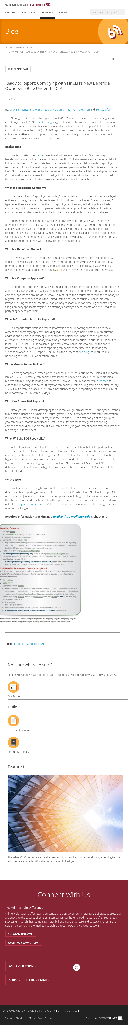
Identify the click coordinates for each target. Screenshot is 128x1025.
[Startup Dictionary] (65, 742)
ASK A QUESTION (21, 966)
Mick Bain (15, 109)
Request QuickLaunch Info (23, 942)
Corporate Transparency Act (28, 644)
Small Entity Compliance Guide (72, 516)
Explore (10, 12)
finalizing (84, 352)
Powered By (91, 1018)
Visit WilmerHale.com (20, 933)
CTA (38, 155)
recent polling (44, 122)
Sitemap (8, 1018)
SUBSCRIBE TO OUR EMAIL (28, 980)
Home (9, 47)
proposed (102, 381)
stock (59, 270)
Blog (29, 47)
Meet (23, 12)
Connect (63, 12)
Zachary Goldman (55, 109)
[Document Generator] (65, 720)
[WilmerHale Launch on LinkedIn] (69, 967)
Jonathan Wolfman (33, 109)
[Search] (122, 12)
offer (32, 913)
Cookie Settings (45, 1018)
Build (33, 12)
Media (32, 1018)
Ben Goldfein (103, 109)
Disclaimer (21, 1018)
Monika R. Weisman (78, 109)
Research (48, 12)
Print (114, 58)
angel (70, 921)
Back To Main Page (18, 69)
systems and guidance (33, 504)
